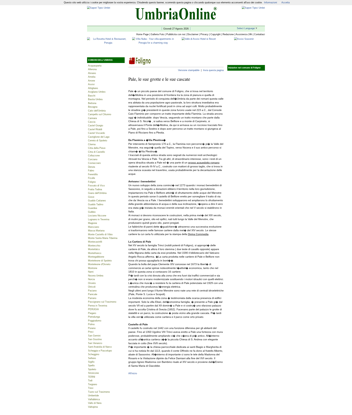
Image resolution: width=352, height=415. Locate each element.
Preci (91, 331)
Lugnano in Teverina (98, 219)
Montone (92, 268)
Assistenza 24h (244, 34)
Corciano (92, 159)
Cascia (91, 121)
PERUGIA (93, 309)
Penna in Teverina (97, 305)
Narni (91, 271)
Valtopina (93, 406)
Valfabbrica (94, 399)
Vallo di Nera (94, 403)
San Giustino (95, 339)
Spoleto (92, 369)
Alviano (92, 73)
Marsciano (93, 227)
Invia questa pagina (213, 70)
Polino (91, 324)
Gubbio (92, 212)
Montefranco (94, 253)
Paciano (92, 290)
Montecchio (94, 245)
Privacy (204, 34)
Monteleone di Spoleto (100, 260)
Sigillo (91, 361)
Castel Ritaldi (95, 129)
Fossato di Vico (96, 185)
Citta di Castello (96, 151)
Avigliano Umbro (96, 91)
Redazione (228, 34)
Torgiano (92, 384)
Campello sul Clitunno (99, 114)
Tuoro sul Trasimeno (99, 391)
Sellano (92, 358)
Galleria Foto (157, 34)
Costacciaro (94, 163)
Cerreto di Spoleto (97, 140)
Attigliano (93, 88)
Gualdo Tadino (95, 204)
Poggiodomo (94, 320)
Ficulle (91, 178)
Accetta (285, 2)
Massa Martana (96, 230)
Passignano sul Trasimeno (102, 301)
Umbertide (93, 395)
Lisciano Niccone (97, 215)
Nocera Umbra (95, 275)
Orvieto (92, 283)
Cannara (92, 118)
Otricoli (92, 286)
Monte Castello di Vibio (100, 234)
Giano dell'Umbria (97, 193)
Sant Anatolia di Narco (100, 346)
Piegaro (92, 313)
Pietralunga (94, 316)
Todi (90, 380)
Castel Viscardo (96, 133)
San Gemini (94, 335)
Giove (91, 197)
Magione (92, 223)
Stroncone (93, 373)
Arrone (91, 80)
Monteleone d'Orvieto (99, 264)
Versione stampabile (188, 70)
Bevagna (92, 106)
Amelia (91, 76)
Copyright (215, 34)
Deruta (91, 166)
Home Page (142, 34)
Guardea (92, 208)
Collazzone (94, 155)
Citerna (92, 144)
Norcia (91, 279)
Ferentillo (93, 174)
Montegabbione (96, 256)
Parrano (92, 298)
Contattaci (259, 34)
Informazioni (270, 2)
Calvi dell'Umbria (97, 110)
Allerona (92, 69)
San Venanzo (95, 343)
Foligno (92, 181)
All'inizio (132, 373)
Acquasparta (94, 65)
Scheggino (93, 354)
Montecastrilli (95, 241)
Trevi (90, 388)
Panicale (92, 294)
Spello (91, 365)
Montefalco (94, 249)
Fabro (91, 170)
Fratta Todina (95, 189)
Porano (92, 328)
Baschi (91, 95)
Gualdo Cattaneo (97, 200)
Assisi (91, 84)
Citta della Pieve (96, 148)
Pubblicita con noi (175, 34)
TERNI (91, 376)
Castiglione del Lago (98, 136)
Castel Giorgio (95, 125)
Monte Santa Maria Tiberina (102, 238)
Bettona (92, 103)
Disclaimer (192, 34)
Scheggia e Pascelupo (100, 350)
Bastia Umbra (95, 99)
